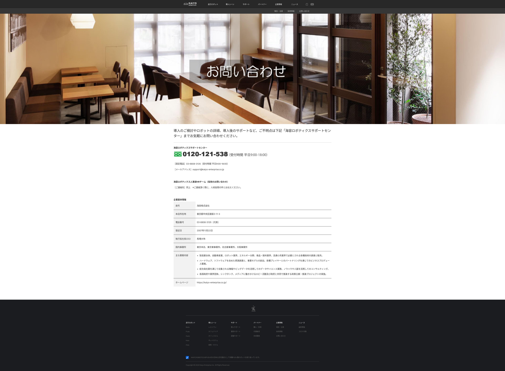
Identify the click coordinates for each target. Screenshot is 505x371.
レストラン (212, 327)
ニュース (294, 4)
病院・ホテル (213, 345)
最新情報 (302, 327)
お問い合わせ (304, 11)
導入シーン (230, 4)
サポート (246, 4)
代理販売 (257, 331)
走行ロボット (213, 4)
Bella (188, 327)
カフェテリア (213, 331)
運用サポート (235, 331)
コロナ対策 (303, 331)
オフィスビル (213, 336)
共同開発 (257, 336)
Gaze (188, 336)
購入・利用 (257, 327)
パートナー (262, 4)
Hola (187, 345)
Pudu (188, 331)
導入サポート (235, 327)
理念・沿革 (278, 11)
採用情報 (291, 11)
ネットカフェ (213, 340)
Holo (187, 340)
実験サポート (235, 336)
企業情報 (279, 323)
